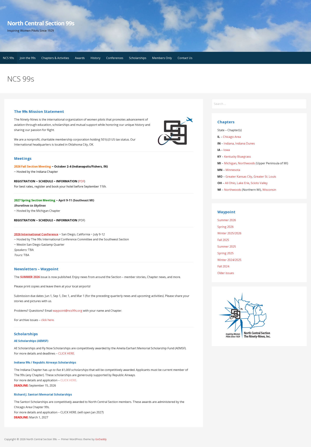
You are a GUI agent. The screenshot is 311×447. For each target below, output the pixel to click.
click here (47, 320)
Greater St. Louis (265, 177)
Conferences (114, 58)
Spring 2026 (225, 227)
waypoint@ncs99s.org (67, 311)
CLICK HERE (66, 353)
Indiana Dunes (245, 143)
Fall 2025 (223, 240)
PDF (81, 181)
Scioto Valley (259, 183)
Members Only (162, 58)
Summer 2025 (226, 247)
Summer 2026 (226, 220)
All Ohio (230, 183)
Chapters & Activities (55, 58)
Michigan (230, 163)
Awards (80, 58)
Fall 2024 (223, 266)
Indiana (229, 143)
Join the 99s (28, 58)
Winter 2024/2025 (229, 260)
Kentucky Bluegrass (237, 157)
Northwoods (246, 163)
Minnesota (233, 170)
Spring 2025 (225, 253)
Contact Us (185, 58)
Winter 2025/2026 (229, 233)
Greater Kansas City (239, 177)
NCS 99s (8, 58)
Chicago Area (232, 137)
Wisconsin (269, 190)
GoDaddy (101, 439)
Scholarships (137, 58)
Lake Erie (243, 183)
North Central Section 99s (40, 23)
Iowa (226, 150)
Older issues (225, 273)
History (95, 58)
